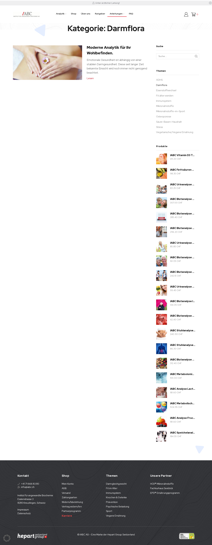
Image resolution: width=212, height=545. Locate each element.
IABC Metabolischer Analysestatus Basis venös (182, 403)
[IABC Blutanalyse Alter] (161, 261)
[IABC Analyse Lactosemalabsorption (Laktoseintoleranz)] (161, 392)
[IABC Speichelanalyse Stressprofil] (161, 436)
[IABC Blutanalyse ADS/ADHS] (161, 202)
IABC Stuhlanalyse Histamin (182, 345)
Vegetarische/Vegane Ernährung (174, 132)
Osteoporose (163, 116)
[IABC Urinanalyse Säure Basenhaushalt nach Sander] (161, 290)
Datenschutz (24, 513)
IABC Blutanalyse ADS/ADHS (182, 199)
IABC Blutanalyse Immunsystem (182, 301)
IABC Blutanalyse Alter (182, 257)
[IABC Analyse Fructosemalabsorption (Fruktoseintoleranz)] (161, 421)
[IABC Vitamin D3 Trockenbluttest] (161, 158)
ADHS (159, 79)
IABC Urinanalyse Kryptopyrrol (182, 184)
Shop (73, 13)
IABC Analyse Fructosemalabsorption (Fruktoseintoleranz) (182, 418)
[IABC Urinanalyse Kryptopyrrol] (161, 188)
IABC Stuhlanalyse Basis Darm (182, 330)
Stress (159, 127)
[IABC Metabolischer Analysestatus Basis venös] (161, 407)
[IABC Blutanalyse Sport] (161, 275)
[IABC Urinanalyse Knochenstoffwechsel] (161, 246)
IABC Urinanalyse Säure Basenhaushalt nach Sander (182, 286)
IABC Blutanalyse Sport (182, 272)
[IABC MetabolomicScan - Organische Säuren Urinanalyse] (161, 377)
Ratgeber (100, 13)
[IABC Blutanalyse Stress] (161, 231)
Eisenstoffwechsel (166, 90)
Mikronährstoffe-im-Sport (170, 111)
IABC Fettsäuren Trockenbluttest (182, 169)
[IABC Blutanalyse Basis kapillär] (161, 217)
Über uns (85, 13)
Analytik (60, 13)
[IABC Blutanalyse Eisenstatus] (161, 319)
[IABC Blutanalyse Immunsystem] (161, 304)
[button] (7, 538)
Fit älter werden (164, 95)
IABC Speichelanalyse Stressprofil (182, 432)
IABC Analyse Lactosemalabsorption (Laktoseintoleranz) (182, 388)
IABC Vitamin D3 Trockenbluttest (182, 155)
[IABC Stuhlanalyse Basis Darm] (161, 334)
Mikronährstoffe (165, 106)
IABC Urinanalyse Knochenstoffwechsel (182, 242)
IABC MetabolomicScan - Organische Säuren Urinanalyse (182, 374)
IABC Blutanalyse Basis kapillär (182, 213)
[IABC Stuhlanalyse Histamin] (161, 348)
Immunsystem (163, 100)
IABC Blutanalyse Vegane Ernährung (182, 359)
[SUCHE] (196, 56)
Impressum (23, 509)
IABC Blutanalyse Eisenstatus (182, 315)
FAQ (131, 13)
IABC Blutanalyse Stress (182, 228)
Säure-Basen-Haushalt (169, 121)
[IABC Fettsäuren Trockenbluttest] (161, 173)
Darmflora (161, 85)
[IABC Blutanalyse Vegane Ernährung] (161, 363)
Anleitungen (116, 13)
